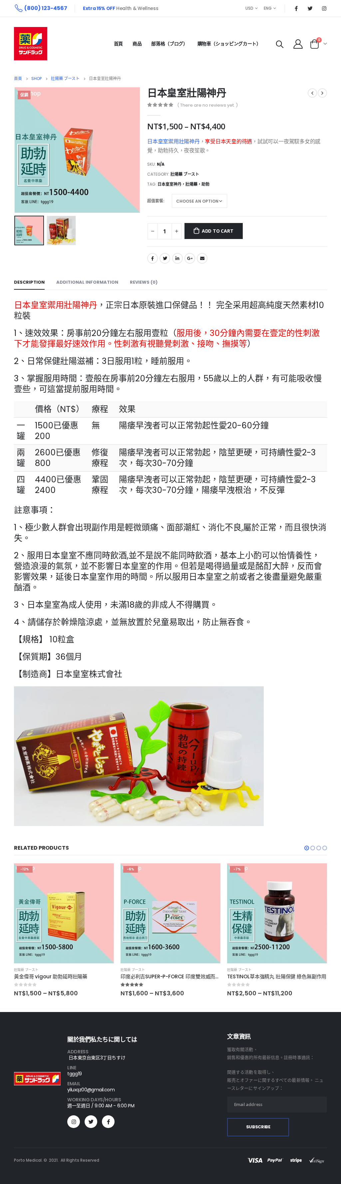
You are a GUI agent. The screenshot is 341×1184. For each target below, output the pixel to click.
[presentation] (16, 150)
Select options (103, 874)
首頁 (118, 43)
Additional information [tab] (87, 282)
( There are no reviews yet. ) (207, 105)
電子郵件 (202, 258)
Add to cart (217, 231)
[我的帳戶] (298, 43)
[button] (307, 848)
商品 (137, 43)
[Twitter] (310, 8)
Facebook (152, 258)
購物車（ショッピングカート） (229, 43)
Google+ (189, 258)
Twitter (165, 258)
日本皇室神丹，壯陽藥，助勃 (183, 184)
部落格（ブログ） (169, 43)
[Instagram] (324, 8)
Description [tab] (29, 282)
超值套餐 (155, 201)
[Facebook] (296, 8)
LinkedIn (177, 258)
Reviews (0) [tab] (144, 282)
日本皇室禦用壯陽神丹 (173, 141)
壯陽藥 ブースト (184, 174)
